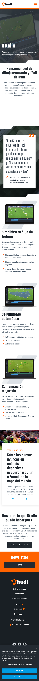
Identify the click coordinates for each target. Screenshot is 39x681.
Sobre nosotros (19, 589)
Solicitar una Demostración (20, 545)
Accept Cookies (19, 677)
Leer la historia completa (16, 499)
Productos (19, 594)
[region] (19, 663)
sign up (19, 564)
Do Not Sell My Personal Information (19, 664)
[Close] (36, 648)
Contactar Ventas (19, 598)
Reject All (19, 671)
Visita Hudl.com (17, 620)
